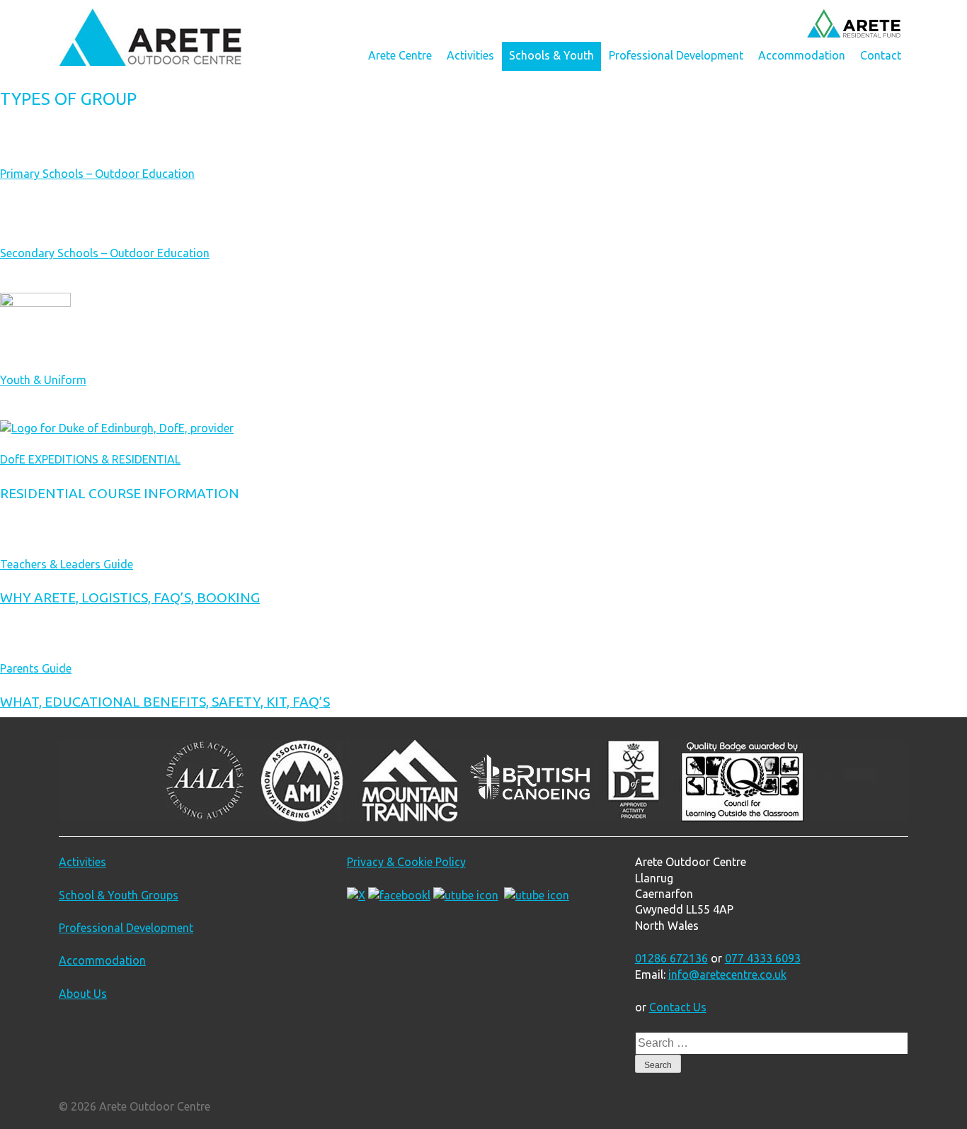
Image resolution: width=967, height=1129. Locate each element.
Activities (470, 55)
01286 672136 (671, 958)
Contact (880, 55)
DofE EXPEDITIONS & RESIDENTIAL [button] (90, 459)
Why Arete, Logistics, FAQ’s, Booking (130, 597)
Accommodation (801, 55)
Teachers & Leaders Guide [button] (66, 564)
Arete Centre (400, 55)
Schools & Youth (551, 55)
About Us (83, 993)
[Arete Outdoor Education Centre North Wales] (150, 61)
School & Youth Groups (118, 895)
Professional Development (676, 55)
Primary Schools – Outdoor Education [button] (97, 173)
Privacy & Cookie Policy (406, 861)
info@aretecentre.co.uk (727, 974)
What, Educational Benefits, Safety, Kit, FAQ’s (165, 701)
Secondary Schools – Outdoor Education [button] (105, 253)
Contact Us (677, 1007)
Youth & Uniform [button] (43, 379)
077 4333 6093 (763, 958)
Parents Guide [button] (35, 668)
